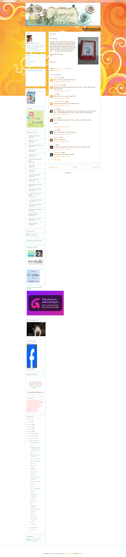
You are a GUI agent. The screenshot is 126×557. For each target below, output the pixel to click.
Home (75, 167)
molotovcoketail (68, 553)
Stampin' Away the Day (35, 184)
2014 (30, 420)
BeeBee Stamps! (33, 214)
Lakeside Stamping (34, 175)
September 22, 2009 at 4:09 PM (62, 156)
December (33, 433)
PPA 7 (31, 503)
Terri (55, 94)
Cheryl (55, 130)
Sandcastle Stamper (34, 135)
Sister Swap (33, 516)
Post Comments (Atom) (78, 172)
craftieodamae (33, 150)
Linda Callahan (58, 152)
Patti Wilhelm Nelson (31, 343)
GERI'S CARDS (33, 223)
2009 (30, 431)
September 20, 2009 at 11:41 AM (62, 149)
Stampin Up (57, 70)
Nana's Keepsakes (34, 179)
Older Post (96, 167)
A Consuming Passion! (35, 189)
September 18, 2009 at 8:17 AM (62, 126)
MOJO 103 (33, 514)
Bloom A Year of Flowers (34, 472)
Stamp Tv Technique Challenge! (33, 495)
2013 (30, 422)
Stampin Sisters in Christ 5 (35, 478)
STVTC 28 (32, 524)
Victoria (56, 118)
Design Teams (30, 61)
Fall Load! (32, 465)
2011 (30, 427)
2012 (30, 424)
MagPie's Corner (33, 140)
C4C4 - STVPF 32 (35, 458)
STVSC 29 (32, 491)
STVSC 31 (32, 463)
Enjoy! (31, 445)
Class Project (33, 501)
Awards (29, 64)
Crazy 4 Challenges (35, 488)
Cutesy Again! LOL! (35, 442)
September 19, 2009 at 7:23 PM (62, 141)
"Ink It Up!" (32, 170)
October (32, 438)
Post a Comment (56, 159)
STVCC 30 (32, 484)
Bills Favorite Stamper (35, 219)
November (33, 436)
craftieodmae (57, 77)
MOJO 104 (33, 498)
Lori (55, 145)
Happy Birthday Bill (35, 461)
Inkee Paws (32, 165)
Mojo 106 (32, 452)
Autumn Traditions (35, 509)
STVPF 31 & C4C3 (35, 481)
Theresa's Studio (58, 85)
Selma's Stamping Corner (36, 145)
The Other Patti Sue (34, 43)
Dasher (32, 486)
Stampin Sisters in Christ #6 (35, 455)
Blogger (80, 553)
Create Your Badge (31, 369)
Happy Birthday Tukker (34, 519)
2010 (30, 429)
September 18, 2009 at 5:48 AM (62, 98)
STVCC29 (32, 511)
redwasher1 (57, 137)
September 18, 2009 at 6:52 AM (62, 114)
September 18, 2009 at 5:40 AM (62, 90)
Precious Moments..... (34, 468)
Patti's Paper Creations (35, 204)
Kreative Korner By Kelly (36, 209)
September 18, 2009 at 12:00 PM (62, 134)
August (32, 527)
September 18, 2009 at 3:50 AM (62, 81)
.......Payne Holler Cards (35, 200)
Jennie (55, 109)
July (31, 530)
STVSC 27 (32, 522)
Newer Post (53, 167)
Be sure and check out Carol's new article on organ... (35, 449)
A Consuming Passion (60, 101)
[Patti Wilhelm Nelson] (32, 367)
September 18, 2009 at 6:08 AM (62, 105)
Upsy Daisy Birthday (33, 506)
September (33, 440)
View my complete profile (33, 50)
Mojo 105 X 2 (33, 475)
